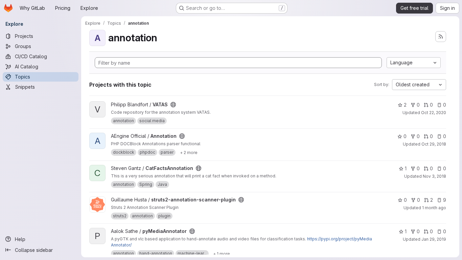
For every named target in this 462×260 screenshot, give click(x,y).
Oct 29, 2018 (433, 144)
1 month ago (434, 207)
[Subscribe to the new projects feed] (440, 36)
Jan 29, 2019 (433, 239)
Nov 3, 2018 (434, 176)
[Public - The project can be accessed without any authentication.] (173, 104)
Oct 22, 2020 (433, 112)
